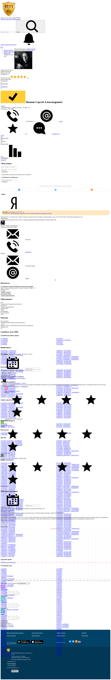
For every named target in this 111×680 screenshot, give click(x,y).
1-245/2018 (4, 631)
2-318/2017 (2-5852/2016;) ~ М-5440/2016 (67, 356)
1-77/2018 (3, 649)
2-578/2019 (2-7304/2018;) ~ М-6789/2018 (12, 371)
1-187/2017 (59, 617)
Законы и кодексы (61, 633)
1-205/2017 (59, 593)
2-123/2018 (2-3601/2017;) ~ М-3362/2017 (12, 515)
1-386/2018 (4, 653)
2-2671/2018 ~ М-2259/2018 (8, 524)
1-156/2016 (59, 634)
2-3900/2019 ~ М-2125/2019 (63, 524)
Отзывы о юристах (11, 635)
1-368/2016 (59, 631)
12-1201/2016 (59, 344)
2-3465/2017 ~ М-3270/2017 (63, 411)
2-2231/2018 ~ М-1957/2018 (63, 408)
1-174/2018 (4, 634)
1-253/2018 (4, 633)
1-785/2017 (59, 584)
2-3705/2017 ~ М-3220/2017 (63, 480)
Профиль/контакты (6, 71)
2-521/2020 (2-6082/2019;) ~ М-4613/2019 (67, 511)
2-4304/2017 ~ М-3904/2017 (63, 479)
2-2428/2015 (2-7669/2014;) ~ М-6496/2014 (67, 392)
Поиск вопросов (36, 635)
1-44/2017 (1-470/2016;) (62, 624)
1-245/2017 (59, 609)
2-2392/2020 (4, 424)
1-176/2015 (59, 644)
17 (11, 623)
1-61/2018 (3, 641)
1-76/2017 (58, 622)
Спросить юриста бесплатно (9, 44)
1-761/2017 (59, 586)
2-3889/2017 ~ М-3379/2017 (63, 350)
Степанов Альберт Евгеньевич (9, 458)
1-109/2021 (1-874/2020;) (7, 584)
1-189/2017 (59, 615)
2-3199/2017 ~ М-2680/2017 (63, 482)
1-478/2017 (59, 590)
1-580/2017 (59, 589)
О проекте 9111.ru (61, 635)
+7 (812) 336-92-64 (11, 665)
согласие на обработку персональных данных (40, 213)
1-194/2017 (59, 595)
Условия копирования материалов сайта (21, 659)
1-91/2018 (3, 637)
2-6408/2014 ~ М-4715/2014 (63, 505)
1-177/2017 (59, 596)
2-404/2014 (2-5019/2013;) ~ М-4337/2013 (67, 455)
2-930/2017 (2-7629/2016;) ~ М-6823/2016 (67, 477)
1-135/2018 (4, 635)
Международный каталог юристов (15, 633)
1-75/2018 (3, 650)
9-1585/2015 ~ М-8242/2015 (63, 499)
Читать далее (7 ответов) (7, 514)
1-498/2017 (59, 628)
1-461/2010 (59, 654)
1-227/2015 (59, 650)
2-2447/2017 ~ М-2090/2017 (63, 386)
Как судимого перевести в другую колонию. (13, 378)
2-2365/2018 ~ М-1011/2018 (8, 487)
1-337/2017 (59, 605)
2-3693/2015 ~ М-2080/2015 (63, 452)
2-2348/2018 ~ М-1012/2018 (8, 486)
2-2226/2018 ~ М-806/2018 (8, 489)
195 (12, 625)
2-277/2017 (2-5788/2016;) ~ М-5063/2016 (67, 359)
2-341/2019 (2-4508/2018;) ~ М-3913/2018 (12, 355)
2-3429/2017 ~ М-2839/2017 (63, 352)
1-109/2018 (4, 646)
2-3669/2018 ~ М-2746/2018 (63, 370)
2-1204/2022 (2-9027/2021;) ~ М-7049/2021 (67, 509)
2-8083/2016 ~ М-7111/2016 (63, 489)
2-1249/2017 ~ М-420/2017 (63, 485)
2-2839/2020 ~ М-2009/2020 (63, 515)
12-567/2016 (59, 341)
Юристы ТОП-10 (8, 50)
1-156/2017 (59, 619)
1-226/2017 (59, 611)
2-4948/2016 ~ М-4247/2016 (63, 361)
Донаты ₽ (3, 160)
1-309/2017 (59, 592)
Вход (2, 47)
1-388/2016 (59, 638)
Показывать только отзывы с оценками (13, 370)
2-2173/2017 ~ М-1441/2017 (63, 353)
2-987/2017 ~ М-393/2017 (63, 474)
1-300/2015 (59, 649)
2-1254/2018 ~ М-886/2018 (63, 448)
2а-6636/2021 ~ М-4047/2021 (8, 350)
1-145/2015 (59, 646)
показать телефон (5, 292)
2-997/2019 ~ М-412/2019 (7, 426)
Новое (7, 53)
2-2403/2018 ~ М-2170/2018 (63, 407)
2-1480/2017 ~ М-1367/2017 (63, 410)
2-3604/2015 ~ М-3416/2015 (63, 501)
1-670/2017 (59, 587)
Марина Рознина (9, 391)
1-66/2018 (3, 640)
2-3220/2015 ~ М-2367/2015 (63, 454)
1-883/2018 (4, 628)
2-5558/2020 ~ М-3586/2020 (63, 519)
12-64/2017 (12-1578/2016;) (63, 340)
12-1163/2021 (4, 341)
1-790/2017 (59, 583)
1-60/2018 (3, 651)
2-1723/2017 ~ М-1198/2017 (63, 473)
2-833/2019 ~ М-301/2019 (63, 443)
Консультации (6, 79)
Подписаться (4, 158)
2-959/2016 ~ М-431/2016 (63, 498)
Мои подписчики (5, 583)
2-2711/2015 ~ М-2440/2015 (63, 503)
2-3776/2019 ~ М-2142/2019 (63, 521)
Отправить (4, 172)
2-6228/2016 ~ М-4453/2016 (63, 490)
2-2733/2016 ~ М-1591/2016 (63, 391)
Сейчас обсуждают (9, 51)
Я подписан (4, 74)
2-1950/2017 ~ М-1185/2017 (63, 355)
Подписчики (5, 73)
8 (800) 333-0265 (31, 49)
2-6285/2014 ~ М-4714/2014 (63, 506)
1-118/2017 (59, 602)
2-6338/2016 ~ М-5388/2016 (63, 493)
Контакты (84, 633)
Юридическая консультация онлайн (10, 19)
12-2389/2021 (4, 338)
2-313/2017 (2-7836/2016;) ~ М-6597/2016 (67, 451)
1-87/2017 (58, 621)
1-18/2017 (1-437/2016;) (62, 627)
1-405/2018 (4, 630)
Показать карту (5, 289)
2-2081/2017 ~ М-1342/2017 (63, 483)
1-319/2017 (59, 606)
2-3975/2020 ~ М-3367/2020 (63, 514)
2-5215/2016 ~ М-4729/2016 (63, 389)
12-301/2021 (59, 338)
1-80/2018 (3, 647)
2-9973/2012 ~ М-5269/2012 (63, 377)
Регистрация (85, 635)
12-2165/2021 (4, 340)
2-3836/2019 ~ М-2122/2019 (63, 527)
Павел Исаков (4, 589)
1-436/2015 (59, 643)
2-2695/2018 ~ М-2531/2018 (63, 406)
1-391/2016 (59, 637)
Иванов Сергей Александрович (12, 383)
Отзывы (11, 354)
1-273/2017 (59, 608)
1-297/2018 (4, 643)
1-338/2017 (59, 603)
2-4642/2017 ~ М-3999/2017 (63, 373)
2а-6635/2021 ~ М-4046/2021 (8, 352)
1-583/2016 (59, 630)
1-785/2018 (4, 644)
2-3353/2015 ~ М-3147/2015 (63, 502)
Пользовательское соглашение (18, 213)
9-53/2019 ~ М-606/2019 (62, 442)
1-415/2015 (59, 647)
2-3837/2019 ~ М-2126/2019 (63, 522)
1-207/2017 (59, 612)
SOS (5, 56)
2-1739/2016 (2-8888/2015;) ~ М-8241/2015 (67, 492)
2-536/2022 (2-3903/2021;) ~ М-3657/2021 (67, 508)
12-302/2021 (4, 344)
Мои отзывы (17, 354)
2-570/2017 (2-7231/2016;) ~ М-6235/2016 (67, 388)
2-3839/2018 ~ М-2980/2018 (8, 374)
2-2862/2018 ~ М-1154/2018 (8, 356)
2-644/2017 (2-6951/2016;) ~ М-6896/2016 (67, 486)
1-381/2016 (59, 640)
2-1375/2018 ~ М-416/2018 (8, 527)
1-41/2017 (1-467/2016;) (62, 625)
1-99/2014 (58, 651)
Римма (2, 614)
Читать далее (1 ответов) (7, 520)
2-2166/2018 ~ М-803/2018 (8, 493)
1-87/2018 (3, 638)
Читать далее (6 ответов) (7, 510)
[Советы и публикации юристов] (9, 16)
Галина (3, 425)
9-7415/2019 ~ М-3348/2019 (8, 388)
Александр (4, 602)
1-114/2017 (59, 598)
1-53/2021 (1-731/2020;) (7, 586)
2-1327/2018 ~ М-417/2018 (8, 525)
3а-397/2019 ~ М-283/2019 (8, 455)
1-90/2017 (58, 599)
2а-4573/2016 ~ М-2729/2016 (64, 363)
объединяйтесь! (16, 18)
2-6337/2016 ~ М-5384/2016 (63, 495)
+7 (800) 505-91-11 (11, 661)
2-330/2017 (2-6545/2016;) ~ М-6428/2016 (67, 487)
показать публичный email (7, 295)
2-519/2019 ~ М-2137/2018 (63, 440)
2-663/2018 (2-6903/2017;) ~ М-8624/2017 (12, 506)
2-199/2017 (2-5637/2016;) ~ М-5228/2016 (67, 358)
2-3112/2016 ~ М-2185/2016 (63, 362)
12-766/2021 (4, 343)
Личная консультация (7, 70)
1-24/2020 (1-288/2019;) (7, 598)
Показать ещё (4, 486)
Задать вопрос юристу (37, 633)
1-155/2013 (59, 653)
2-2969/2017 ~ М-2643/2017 (63, 476)
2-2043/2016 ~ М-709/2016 (63, 496)
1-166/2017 (59, 618)
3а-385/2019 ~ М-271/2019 (8, 456)
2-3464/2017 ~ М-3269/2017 (63, 413)
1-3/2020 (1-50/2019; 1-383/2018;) (10, 609)
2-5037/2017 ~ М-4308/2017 (63, 371)
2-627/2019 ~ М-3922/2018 (63, 424)
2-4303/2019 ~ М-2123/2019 (63, 525)
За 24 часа (25, 354)
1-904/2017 (59, 601)
